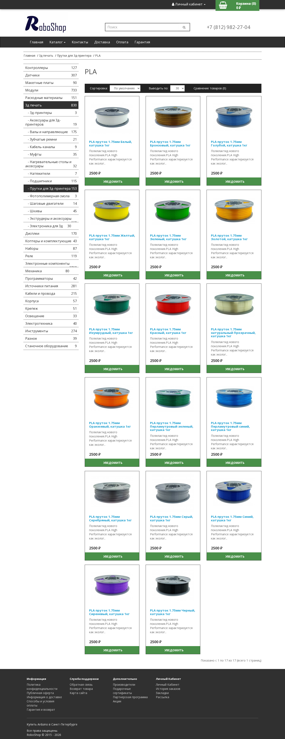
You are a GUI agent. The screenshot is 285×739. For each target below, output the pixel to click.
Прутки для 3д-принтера (74, 55)
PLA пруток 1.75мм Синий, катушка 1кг (232, 518)
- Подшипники (51, 181)
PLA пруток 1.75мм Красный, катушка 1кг (168, 331)
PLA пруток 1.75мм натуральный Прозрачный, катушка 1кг (233, 332)
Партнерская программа (130, 697)
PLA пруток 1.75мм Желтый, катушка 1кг (112, 237)
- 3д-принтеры (51, 112)
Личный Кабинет (167, 685)
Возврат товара (81, 689)
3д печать (46, 55)
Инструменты (51, 331)
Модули (51, 90)
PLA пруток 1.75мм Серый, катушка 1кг (171, 518)
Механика (47, 271)
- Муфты (51, 154)
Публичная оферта (40, 693)
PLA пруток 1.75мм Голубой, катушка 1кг (229, 143)
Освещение (51, 316)
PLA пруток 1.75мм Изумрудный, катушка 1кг (111, 331)
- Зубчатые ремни (51, 139)
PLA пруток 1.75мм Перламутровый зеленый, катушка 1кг (171, 426)
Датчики (51, 75)
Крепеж (51, 308)
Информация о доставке (44, 697)
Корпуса (51, 301)
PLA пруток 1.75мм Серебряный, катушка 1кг (110, 518)
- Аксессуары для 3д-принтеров (51, 122)
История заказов (168, 689)
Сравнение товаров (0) (210, 88)
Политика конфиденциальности (42, 687)
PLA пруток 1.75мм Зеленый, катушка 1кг (168, 237)
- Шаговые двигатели (51, 203)
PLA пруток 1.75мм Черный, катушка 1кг (172, 612)
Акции (117, 701)
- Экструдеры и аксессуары (51, 219)
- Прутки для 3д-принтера (51, 188)
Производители (124, 685)
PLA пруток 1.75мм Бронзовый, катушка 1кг (170, 143)
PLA (98, 55)
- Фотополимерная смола (51, 196)
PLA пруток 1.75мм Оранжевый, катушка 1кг (110, 424)
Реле (51, 256)
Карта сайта (78, 693)
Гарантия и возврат (41, 710)
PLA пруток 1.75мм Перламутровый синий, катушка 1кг (230, 426)
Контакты (80, 42)
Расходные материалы (51, 97)
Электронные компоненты (51, 264)
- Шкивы (51, 211)
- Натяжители (51, 173)
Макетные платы (51, 82)
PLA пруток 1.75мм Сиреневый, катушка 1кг (109, 612)
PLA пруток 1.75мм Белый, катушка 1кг (110, 143)
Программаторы (51, 278)
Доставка (102, 42)
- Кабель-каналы (51, 147)
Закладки (162, 693)
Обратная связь (81, 685)
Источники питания (51, 286)
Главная (36, 42)
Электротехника (51, 323)
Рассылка (162, 697)
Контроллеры (51, 67)
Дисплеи (51, 233)
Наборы (51, 248)
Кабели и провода (51, 293)
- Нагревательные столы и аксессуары (51, 164)
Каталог (56, 42)
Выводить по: (158, 88)
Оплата (122, 42)
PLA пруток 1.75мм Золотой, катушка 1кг (229, 237)
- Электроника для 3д (48, 226)
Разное (51, 338)
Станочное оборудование (51, 346)
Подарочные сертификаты (122, 691)
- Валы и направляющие (51, 132)
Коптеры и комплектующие (51, 241)
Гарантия (142, 42)
